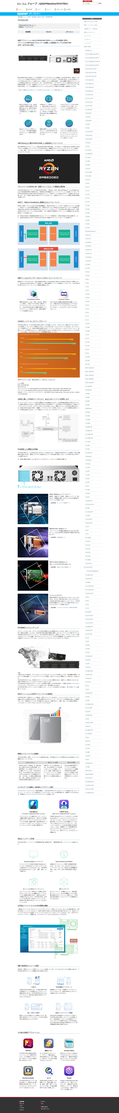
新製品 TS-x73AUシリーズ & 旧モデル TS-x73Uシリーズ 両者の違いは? (43, 90)
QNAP (29, 17)
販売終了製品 (40, 17)
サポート (49, 9)
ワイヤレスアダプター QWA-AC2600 (67, 607)
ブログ (39, 9)
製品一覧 (22, 1103)
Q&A (42, 1103)
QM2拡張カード (61, 537)
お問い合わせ (87, 1)
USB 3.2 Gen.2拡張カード (64, 567)
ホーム (20, 9)
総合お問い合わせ (45, 1108)
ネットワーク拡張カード (63, 503)
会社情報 (68, 9)
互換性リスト (73, 687)
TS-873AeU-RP (29, 27)
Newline (22, 1109)
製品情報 (29, 9)
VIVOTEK (22, 1107)
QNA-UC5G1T (67, 330)
